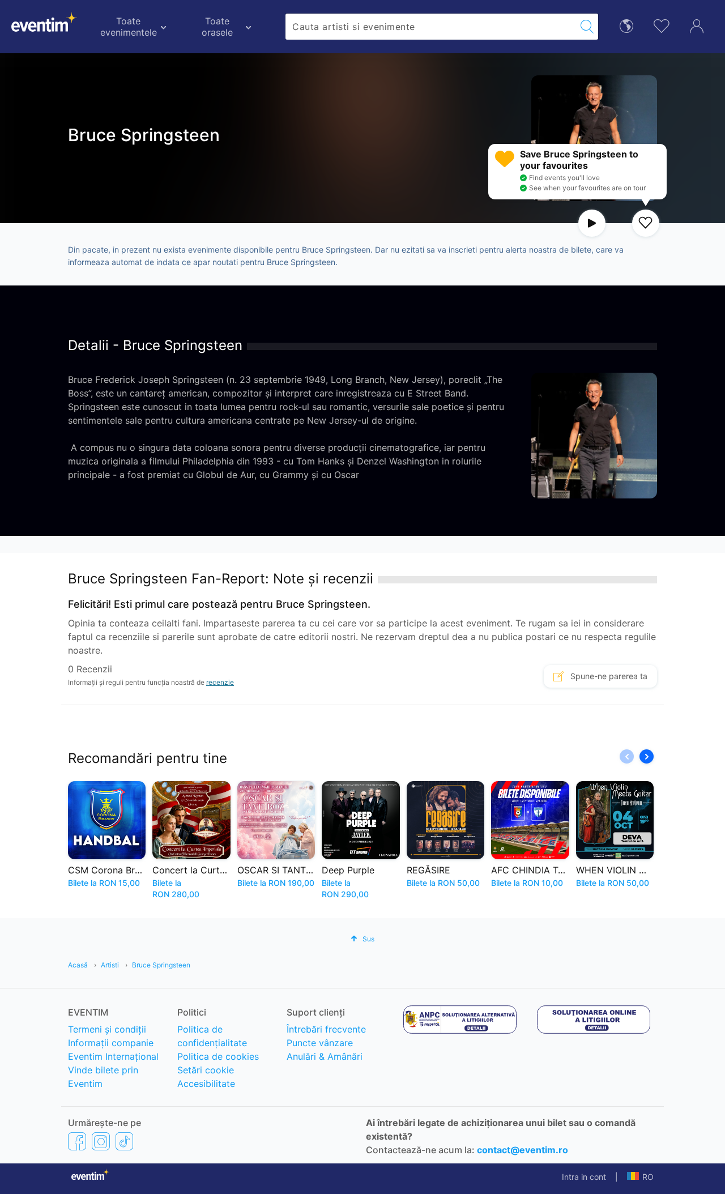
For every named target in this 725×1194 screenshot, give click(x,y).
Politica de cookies (218, 1056)
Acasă (78, 965)
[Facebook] (77, 1141)
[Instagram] (101, 1141)
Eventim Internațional (113, 1056)
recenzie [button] (220, 682)
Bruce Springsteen (161, 965)
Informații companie (110, 1042)
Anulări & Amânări (324, 1056)
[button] (646, 756)
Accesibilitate (206, 1083)
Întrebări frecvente (326, 1029)
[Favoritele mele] (661, 24)
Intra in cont (584, 1177)
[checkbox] (645, 223)
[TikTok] (124, 1141)
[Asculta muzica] (591, 223)
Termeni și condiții (107, 1029)
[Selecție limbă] (626, 25)
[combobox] (430, 27)
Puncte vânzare (320, 1042)
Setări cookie (205, 1070)
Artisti (110, 965)
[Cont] (697, 24)
